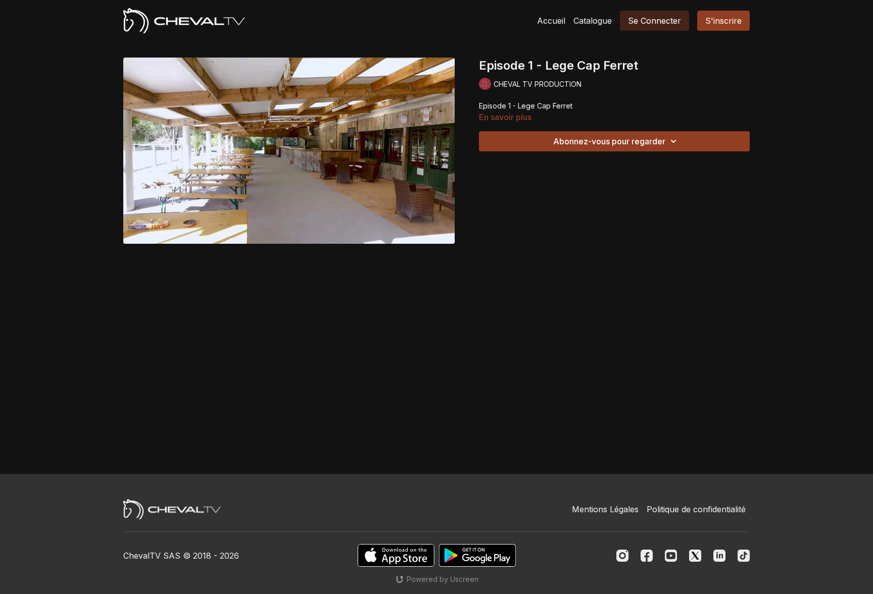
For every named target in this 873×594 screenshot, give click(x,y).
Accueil (551, 21)
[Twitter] (695, 556)
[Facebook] (647, 556)
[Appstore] (395, 555)
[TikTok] (744, 556)
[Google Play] (477, 555)
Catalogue (592, 21)
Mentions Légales (605, 509)
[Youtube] (671, 556)
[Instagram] (622, 556)
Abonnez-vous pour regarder (609, 141)
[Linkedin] (719, 556)
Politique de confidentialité (696, 509)
